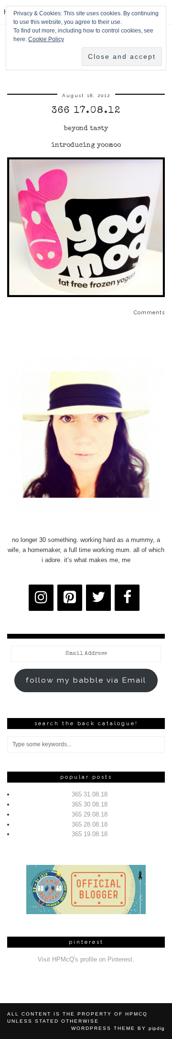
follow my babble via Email (86, 680)
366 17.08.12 (86, 111)
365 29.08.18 (90, 814)
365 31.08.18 (90, 794)
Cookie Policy (46, 39)
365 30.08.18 (90, 804)
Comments (149, 312)
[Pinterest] (69, 598)
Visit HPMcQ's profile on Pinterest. (86, 959)
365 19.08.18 (90, 834)
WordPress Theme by (118, 1028)
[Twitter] (98, 598)
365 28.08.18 (90, 824)
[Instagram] (41, 598)
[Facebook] (127, 598)
